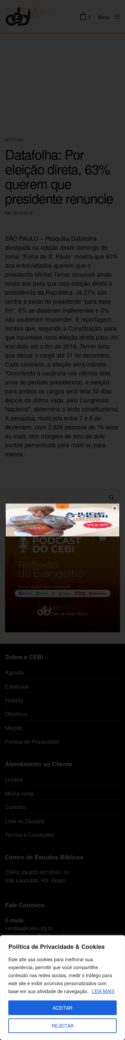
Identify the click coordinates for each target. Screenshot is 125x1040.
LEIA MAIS (103, 991)
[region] (62, 987)
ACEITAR (62, 1007)
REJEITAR (63, 1025)
